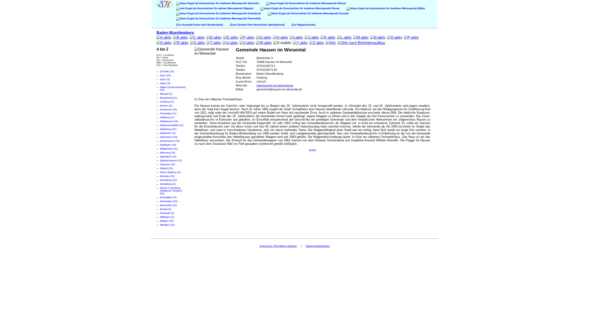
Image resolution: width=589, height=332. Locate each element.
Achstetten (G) (168, 113)
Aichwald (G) (167, 213)
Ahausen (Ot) (167, 164)
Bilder (421, 8)
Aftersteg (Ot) (167, 152)
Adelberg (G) (167, 117)
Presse (335, 8)
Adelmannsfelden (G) (172, 125)
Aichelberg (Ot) (168, 180)
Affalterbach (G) (169, 148)
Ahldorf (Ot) (166, 168)
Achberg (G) (167, 101)
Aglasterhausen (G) (171, 160)
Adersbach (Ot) (168, 137)
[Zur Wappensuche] (303, 24)
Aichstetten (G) (168, 205)
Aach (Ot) (165, 75)
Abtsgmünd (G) (168, 97)
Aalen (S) (165, 83)
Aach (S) (165, 79)
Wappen (248, 8)
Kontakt (343, 13)
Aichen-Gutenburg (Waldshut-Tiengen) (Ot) (171, 191)
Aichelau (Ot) (167, 176)
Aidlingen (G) (167, 217)
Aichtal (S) (165, 209)
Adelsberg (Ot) (168, 129)
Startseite (253, 3)
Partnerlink (254, 18)
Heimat (341, 3)
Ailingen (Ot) (167, 220)
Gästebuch (254, 13)
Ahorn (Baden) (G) (170, 172)
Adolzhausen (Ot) (170, 140)
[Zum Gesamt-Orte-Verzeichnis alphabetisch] (257, 24)
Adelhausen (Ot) (169, 121)
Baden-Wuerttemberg (175, 33)
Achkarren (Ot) (168, 109)
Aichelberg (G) (168, 184)
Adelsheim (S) (168, 133)
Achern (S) (166, 105)
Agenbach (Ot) (168, 156)
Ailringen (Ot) (167, 224)
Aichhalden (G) (168, 197)
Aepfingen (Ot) (168, 144)
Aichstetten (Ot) (169, 201)
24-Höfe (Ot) (167, 71)
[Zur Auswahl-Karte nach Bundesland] (199, 24)
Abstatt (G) (166, 93)
